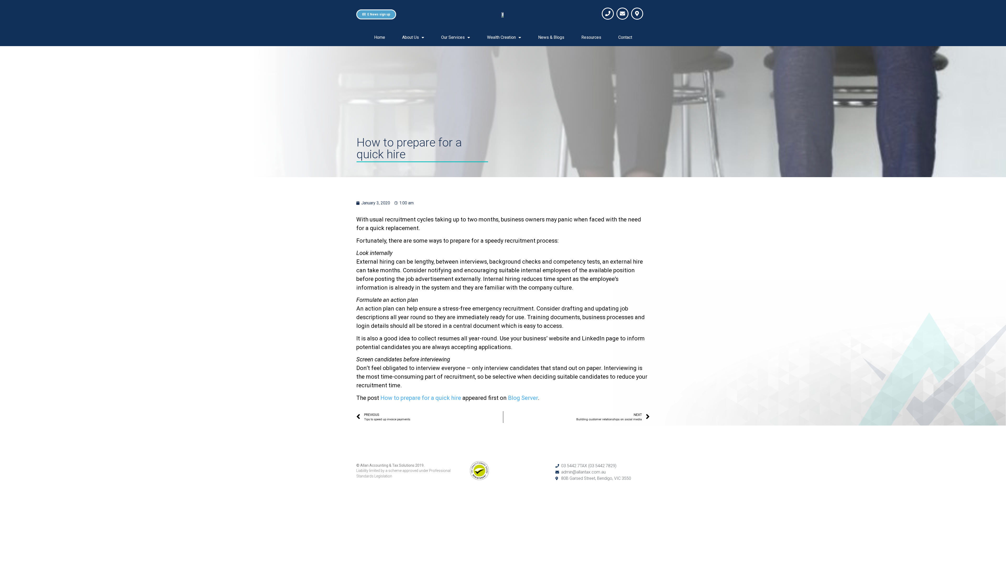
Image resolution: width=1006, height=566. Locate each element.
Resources (591, 37)
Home (379, 37)
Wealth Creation (501, 37)
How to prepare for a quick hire (420, 398)
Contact (625, 37)
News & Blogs (551, 37)
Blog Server (523, 398)
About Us (410, 37)
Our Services (453, 37)
